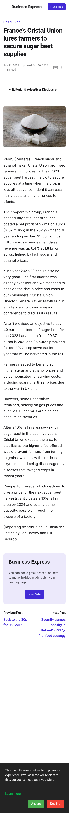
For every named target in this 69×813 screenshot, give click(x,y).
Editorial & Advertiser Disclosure (34, 89)
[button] (6, 7)
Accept (36, 804)
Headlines (56, 6)
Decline (55, 804)
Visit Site (35, 594)
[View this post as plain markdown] (56, 68)
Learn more (13, 794)
